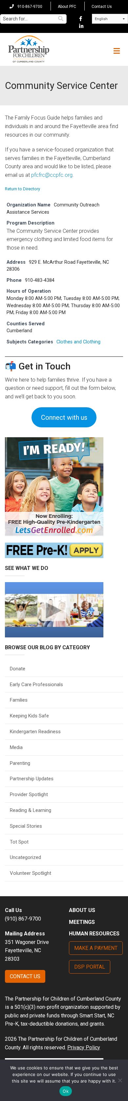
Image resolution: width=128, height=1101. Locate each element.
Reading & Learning (30, 810)
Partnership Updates (31, 779)
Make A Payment (95, 948)
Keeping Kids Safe (29, 716)
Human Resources (94, 933)
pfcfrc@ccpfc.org (52, 175)
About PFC (67, 6)
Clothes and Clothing (78, 342)
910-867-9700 (29, 6)
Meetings (82, 922)
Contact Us (102, 6)
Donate (17, 669)
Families (19, 700)
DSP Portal (89, 967)
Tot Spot (19, 842)
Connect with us (64, 417)
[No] (120, 1080)
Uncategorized (25, 857)
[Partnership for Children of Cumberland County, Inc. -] (28, 49)
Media (16, 747)
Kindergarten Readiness (35, 732)
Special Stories (26, 826)
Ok (66, 1091)
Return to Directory (22, 188)
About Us (82, 910)
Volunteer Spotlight (30, 873)
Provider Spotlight (29, 794)
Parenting (20, 763)
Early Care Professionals (36, 684)
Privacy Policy (83, 1047)
